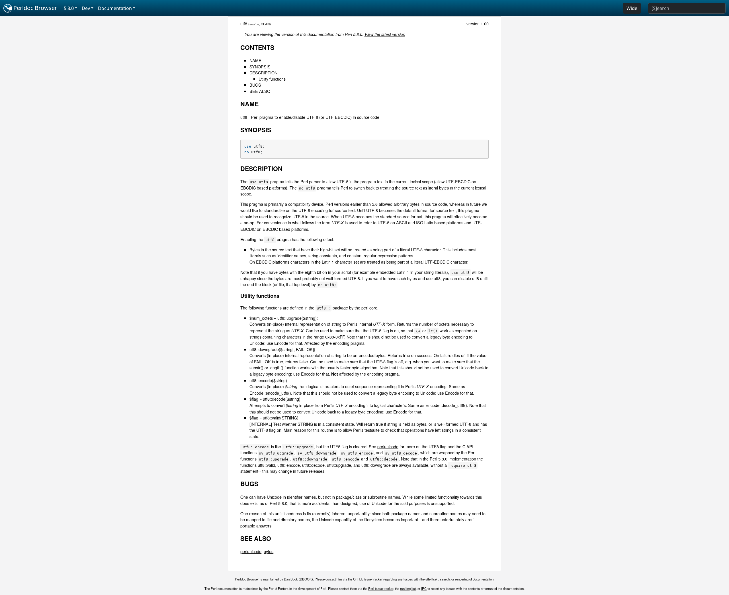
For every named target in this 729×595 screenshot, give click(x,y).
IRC (424, 588)
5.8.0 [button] (69, 8)
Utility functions (272, 79)
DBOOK (306, 579)
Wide (631, 8)
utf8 (243, 24)
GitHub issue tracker (367, 579)
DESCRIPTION (263, 73)
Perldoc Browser (34, 8)
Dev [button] (86, 8)
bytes (268, 551)
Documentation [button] (115, 8)
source (254, 24)
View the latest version (384, 34)
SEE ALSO (259, 91)
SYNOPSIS (260, 67)
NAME (255, 60)
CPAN (265, 24)
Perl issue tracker (380, 588)
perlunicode (387, 446)
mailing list (408, 588)
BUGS (255, 85)
